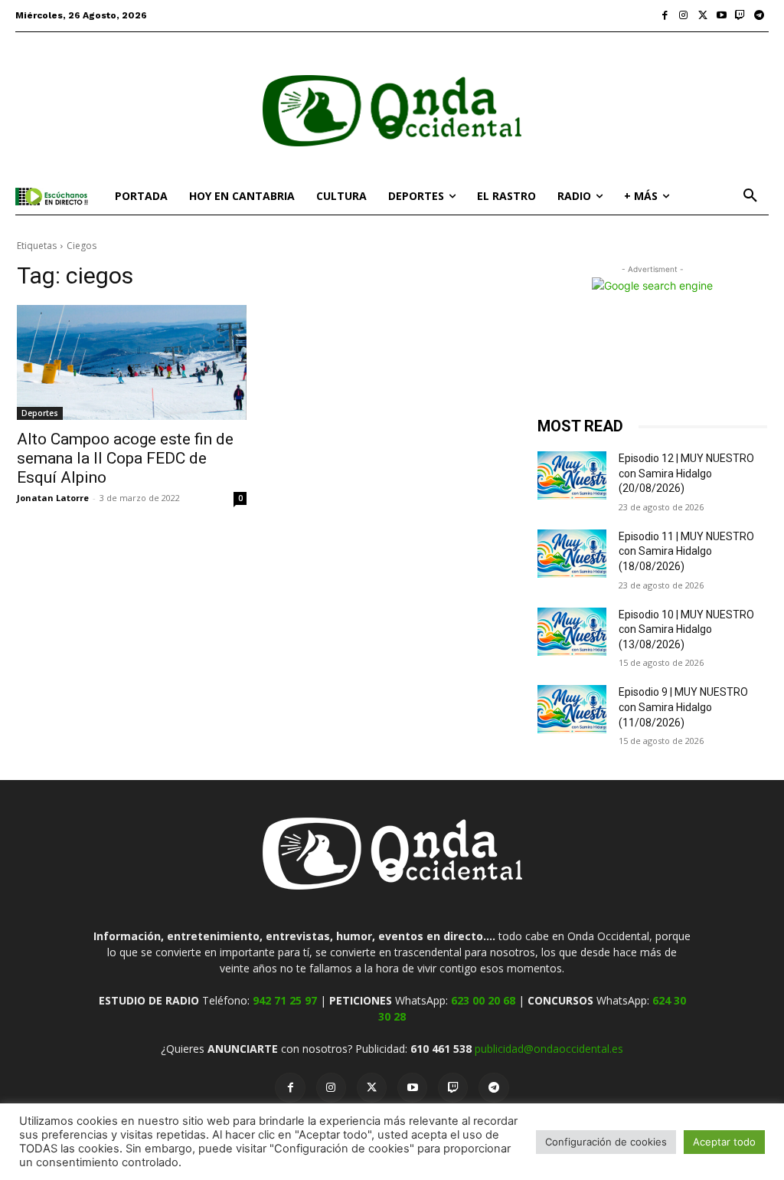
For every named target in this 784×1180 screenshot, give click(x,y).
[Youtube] (721, 15)
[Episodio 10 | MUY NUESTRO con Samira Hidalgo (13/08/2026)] (571, 632)
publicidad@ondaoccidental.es (549, 1048)
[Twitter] (702, 15)
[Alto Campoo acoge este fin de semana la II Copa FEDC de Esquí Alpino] (132, 362)
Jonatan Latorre (53, 497)
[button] (750, 196)
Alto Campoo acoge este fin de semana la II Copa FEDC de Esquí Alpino (125, 458)
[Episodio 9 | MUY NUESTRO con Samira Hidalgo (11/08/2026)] (571, 709)
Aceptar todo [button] (724, 1142)
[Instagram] (684, 15)
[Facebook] (665, 15)
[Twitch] (740, 15)
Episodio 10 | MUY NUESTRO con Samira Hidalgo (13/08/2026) (686, 629)
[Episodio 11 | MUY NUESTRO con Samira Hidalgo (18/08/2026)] (571, 553)
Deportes (39, 413)
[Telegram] (759, 15)
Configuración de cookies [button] (606, 1142)
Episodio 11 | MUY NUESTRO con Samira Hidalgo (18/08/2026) (686, 551)
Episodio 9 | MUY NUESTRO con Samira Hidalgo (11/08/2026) (683, 707)
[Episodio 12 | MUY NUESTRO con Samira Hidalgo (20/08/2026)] (571, 475)
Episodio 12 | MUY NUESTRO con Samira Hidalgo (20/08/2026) (686, 473)
